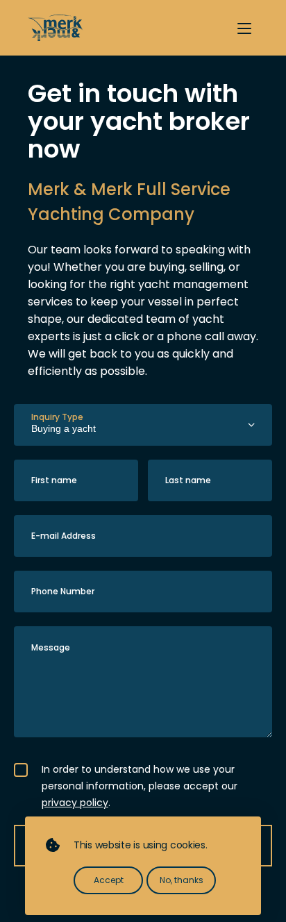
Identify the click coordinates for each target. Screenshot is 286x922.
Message (50, 647)
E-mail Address (63, 536)
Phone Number (62, 591)
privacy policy (75, 803)
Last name (188, 480)
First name (54, 480)
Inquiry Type (57, 417)
